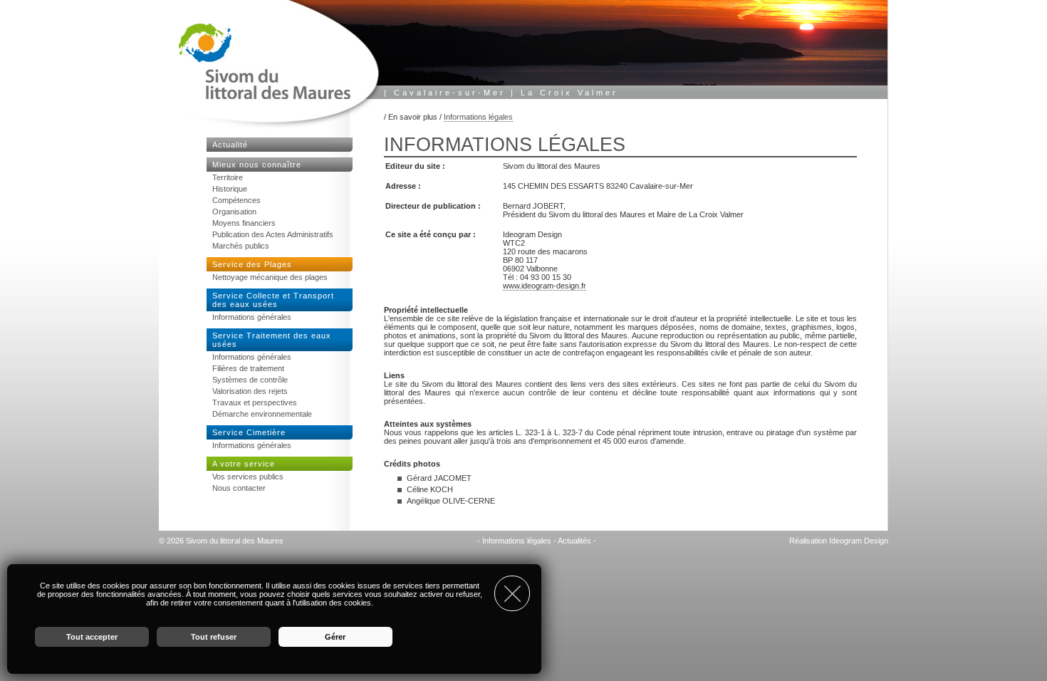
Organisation (234, 211)
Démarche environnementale (262, 414)
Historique (229, 188)
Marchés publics (240, 245)
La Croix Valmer (569, 92)
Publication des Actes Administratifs (272, 234)
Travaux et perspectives (254, 402)
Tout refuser (213, 637)
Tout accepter (92, 637)
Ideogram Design (858, 540)
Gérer (335, 637)
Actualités (574, 540)
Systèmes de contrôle (250, 379)
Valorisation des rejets (250, 391)
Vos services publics (247, 476)
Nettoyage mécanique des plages (270, 277)
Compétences (236, 200)
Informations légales (478, 117)
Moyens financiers (244, 223)
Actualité (230, 144)
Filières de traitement (248, 368)
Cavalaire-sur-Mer (450, 92)
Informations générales (251, 317)
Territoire (227, 177)
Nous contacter (239, 488)
